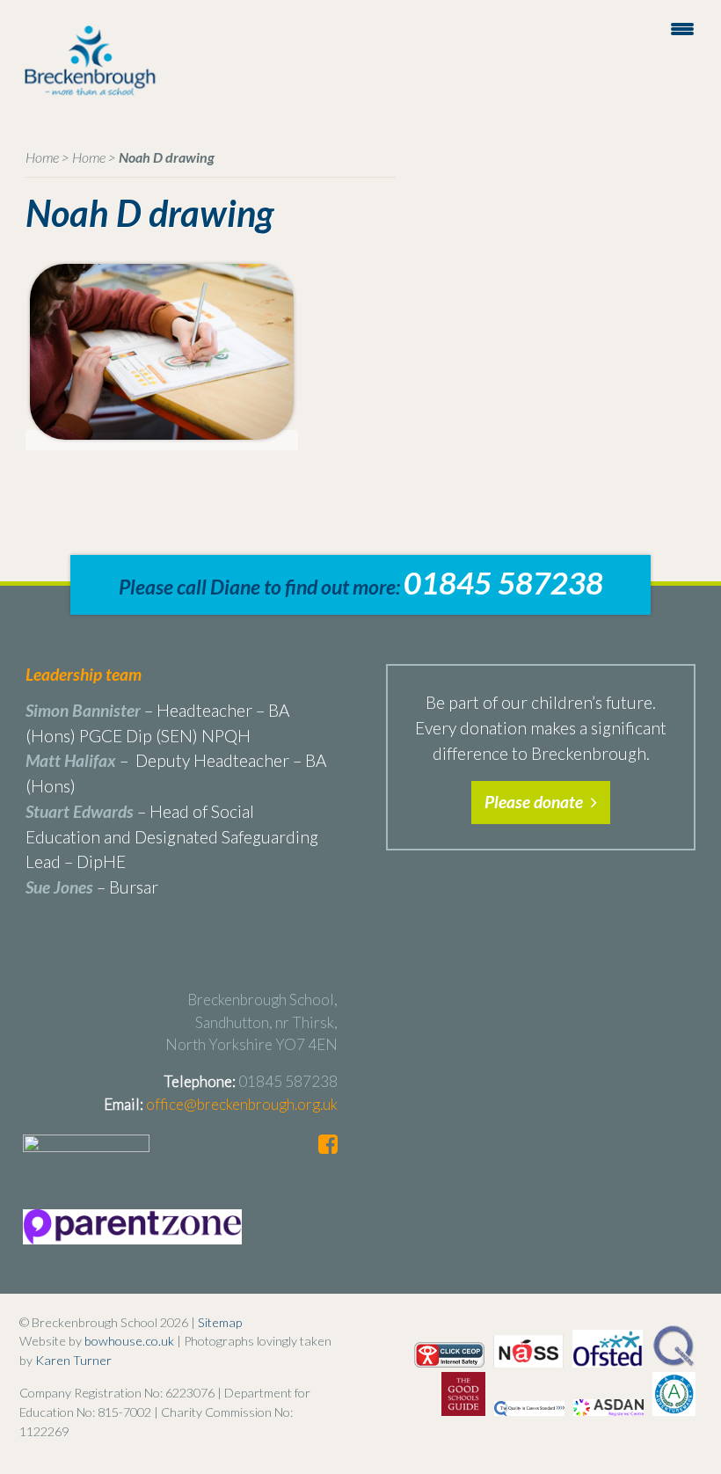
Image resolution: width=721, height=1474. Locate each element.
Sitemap (220, 1322)
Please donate (535, 802)
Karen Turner (73, 1360)
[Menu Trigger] (683, 28)
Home (42, 157)
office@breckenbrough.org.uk (242, 1104)
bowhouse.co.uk (129, 1340)
